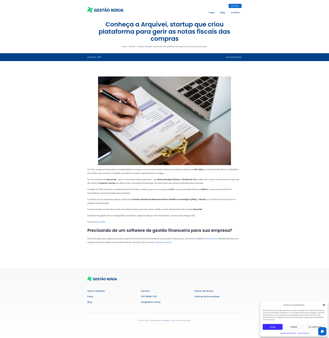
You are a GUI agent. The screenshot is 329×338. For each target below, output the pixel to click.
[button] (324, 305)
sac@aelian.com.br (162, 242)
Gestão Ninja (210, 238)
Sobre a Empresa (96, 291)
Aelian (166, 320)
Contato (145, 291)
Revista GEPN (99, 221)
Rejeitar (294, 327)
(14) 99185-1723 (149, 296)
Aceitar (273, 327)
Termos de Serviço (303, 333)
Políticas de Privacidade (288, 333)
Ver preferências (315, 327)
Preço (90, 296)
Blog (89, 302)
